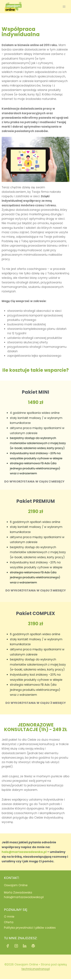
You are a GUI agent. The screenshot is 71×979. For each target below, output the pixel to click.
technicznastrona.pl (35, 969)
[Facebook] (7, 946)
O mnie (9, 917)
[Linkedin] (24, 946)
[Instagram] (16, 946)
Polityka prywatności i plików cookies (30, 928)
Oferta (8, 922)
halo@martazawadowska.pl (24, 852)
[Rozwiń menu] (64, 6)
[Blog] (33, 946)
